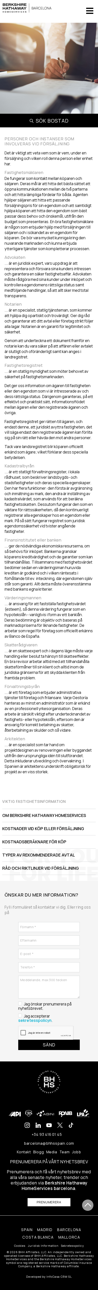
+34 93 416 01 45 (47, 1134)
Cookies (19, 1246)
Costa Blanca (38, 1237)
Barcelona (69, 1229)
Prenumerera (49, 1202)
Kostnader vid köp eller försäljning (43, 828)
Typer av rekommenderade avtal (38, 855)
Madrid (45, 1229)
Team (64, 1151)
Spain (27, 1229)
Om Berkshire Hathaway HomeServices (44, 815)
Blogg (38, 1151)
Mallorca (69, 1237)
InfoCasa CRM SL (59, 1277)
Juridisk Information (43, 1246)
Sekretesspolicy (72, 1246)
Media (51, 1151)
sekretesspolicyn (35, 1020)
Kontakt (24, 1151)
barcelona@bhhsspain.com (49, 1143)
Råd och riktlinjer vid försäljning (40, 868)
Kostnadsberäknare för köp (34, 841)
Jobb (76, 1151)
